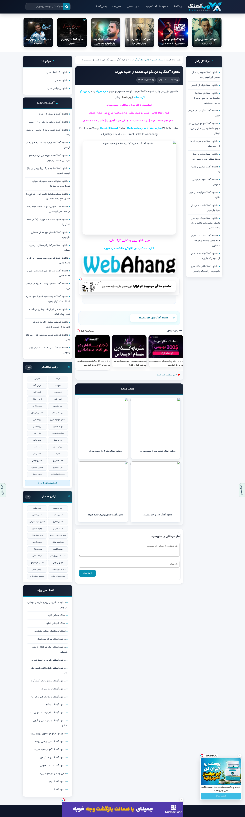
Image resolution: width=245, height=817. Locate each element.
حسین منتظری (37, 467)
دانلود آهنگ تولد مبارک (53, 689)
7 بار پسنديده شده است (167, 375)
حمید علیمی (58, 529)
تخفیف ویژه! (221, 796)
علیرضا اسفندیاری (37, 576)
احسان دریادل (37, 413)
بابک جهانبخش (58, 433)
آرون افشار (37, 399)
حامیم (58, 454)
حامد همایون (58, 461)
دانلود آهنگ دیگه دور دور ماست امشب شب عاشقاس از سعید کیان (205, 223)
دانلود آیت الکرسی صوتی (53, 765)
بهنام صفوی (57, 427)
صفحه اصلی (158, 59)
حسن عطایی (37, 515)
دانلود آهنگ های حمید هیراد (153, 318)
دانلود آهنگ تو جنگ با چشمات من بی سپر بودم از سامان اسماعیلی (206, 98)
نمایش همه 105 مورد (47, 483)
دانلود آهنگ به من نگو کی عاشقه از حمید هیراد (147, 72)
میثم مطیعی (37, 556)
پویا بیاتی (37, 440)
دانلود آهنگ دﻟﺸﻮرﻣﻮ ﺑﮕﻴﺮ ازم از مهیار (48, 122)
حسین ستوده (57, 515)
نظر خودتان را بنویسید (165, 536)
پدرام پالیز (58, 440)
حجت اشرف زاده (58, 474)
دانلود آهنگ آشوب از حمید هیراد (49, 660)
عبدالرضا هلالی (58, 542)
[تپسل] (80, 279)
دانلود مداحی (133, 6)
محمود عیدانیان (37, 563)
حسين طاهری (58, 522)
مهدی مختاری (37, 549)
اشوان (37, 379)
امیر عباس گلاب (58, 413)
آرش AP (37, 386)
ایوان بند (58, 392)
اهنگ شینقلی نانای (56, 623)
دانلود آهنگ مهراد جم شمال (51, 639)
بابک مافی (37, 427)
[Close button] (240, 755)
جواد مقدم (37, 508)
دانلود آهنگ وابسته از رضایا (53, 114)
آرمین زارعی (37, 406)
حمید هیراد (37, 447)
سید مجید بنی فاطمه (58, 535)
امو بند (58, 386)
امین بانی (58, 399)
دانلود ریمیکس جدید (57, 88)
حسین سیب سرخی (37, 522)
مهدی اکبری (57, 549)
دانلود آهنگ (59, 789)
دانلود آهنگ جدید (56, 781)
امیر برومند (57, 508)
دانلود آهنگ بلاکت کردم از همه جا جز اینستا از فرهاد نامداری (205, 241)
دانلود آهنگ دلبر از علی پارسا (50, 741)
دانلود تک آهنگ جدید (157, 6)
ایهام (58, 379)
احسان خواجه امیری (58, 420)
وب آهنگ (177, 6)
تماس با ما (117, 6)
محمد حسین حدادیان (58, 569)
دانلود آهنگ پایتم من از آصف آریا (48, 681)
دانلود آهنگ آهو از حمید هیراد (50, 749)
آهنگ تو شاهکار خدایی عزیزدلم (50, 631)
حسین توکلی (37, 461)
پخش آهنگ (101, 6)
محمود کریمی (37, 542)
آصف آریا (37, 392)
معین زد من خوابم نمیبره (53, 773)
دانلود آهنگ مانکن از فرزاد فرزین (48, 697)
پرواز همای (58, 447)
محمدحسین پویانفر (58, 556)
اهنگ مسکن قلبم (57, 615)
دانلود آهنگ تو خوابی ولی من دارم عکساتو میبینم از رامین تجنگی (204, 128)
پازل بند (37, 433)
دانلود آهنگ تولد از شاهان (204, 85)
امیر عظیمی (58, 406)
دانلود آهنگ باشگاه (56, 704)
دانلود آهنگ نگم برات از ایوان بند (48, 712)
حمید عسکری (58, 467)
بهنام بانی (37, 420)
